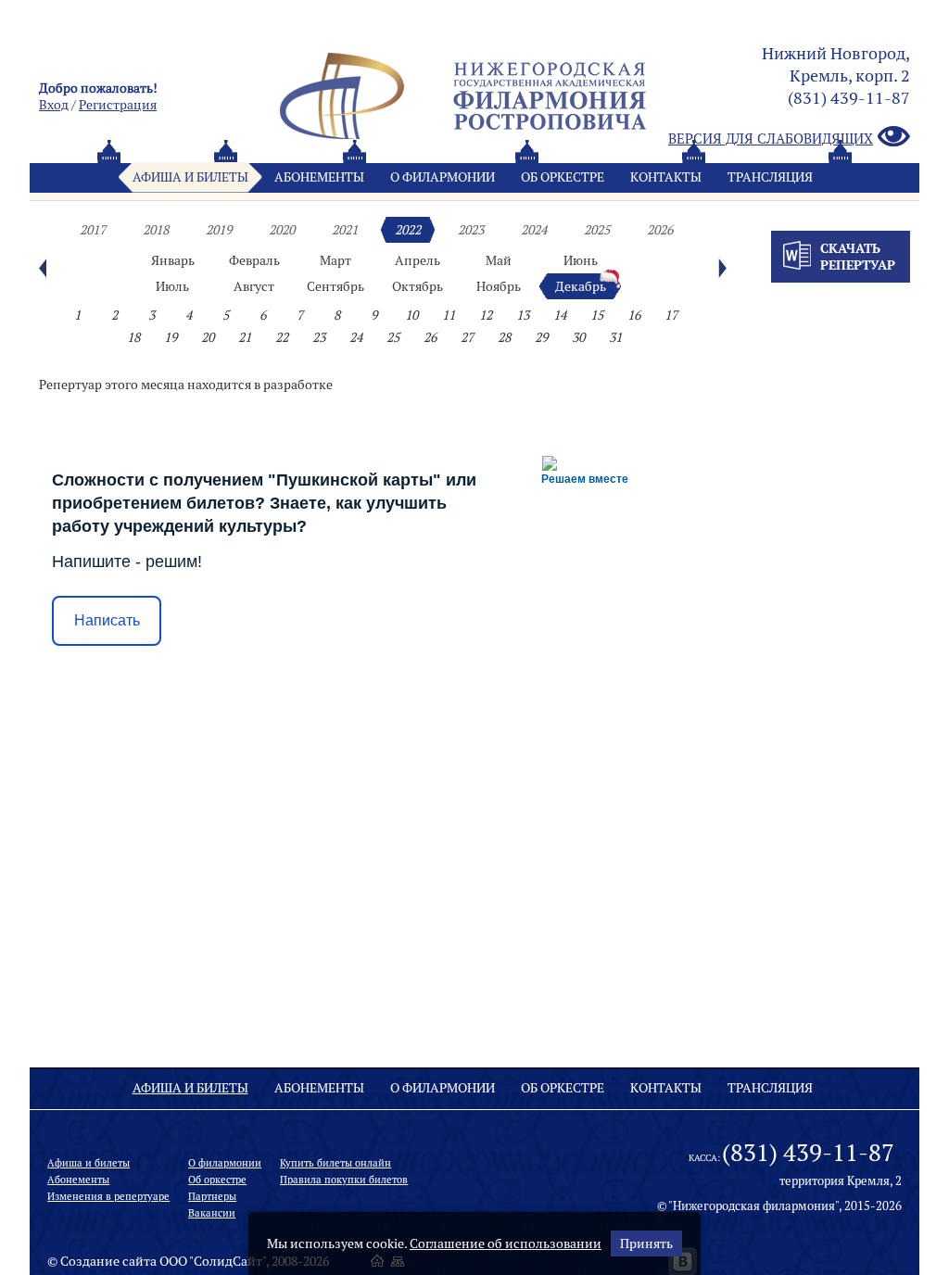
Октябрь (417, 286)
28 (504, 337)
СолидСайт (228, 1261)
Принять (646, 1243)
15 (596, 315)
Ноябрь (498, 286)
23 (318, 337)
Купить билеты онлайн (335, 1162)
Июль (172, 286)
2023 (471, 229)
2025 (597, 229)
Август (254, 286)
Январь (173, 260)
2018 (156, 229)
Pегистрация (118, 104)
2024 (534, 229)
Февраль (254, 260)
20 (207, 337)
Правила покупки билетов (344, 1179)
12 (485, 315)
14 (559, 315)
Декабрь (580, 286)
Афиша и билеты (190, 177)
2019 (219, 229)
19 (170, 337)
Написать (107, 620)
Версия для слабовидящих (770, 138)
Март (335, 260)
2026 (660, 229)
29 (541, 337)
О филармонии (442, 177)
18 (133, 337)
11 (448, 315)
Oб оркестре (562, 177)
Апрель (417, 260)
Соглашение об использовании (505, 1243)
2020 (282, 229)
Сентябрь (335, 286)
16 (633, 315)
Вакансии (211, 1212)
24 (355, 337)
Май (499, 260)
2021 (345, 229)
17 (670, 315)
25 (392, 337)
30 (578, 337)
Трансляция (770, 177)
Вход (54, 104)
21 (244, 337)
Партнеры (212, 1196)
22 (281, 337)
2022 (408, 229)
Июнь (580, 260)
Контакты (666, 177)
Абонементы (319, 177)
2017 (93, 229)
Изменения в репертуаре (108, 1196)
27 (467, 337)
